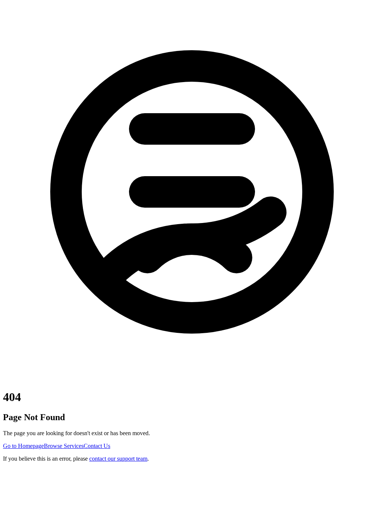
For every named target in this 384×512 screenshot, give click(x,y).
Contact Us (97, 446)
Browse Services (64, 446)
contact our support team (118, 458)
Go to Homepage (23, 446)
